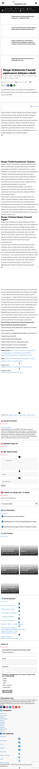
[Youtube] (13, 707)
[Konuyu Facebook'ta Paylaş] (8, 85)
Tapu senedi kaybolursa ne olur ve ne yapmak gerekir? (9, 587)
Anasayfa (5, 76)
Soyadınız (5, 666)
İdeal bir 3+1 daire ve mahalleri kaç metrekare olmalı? (9, 568)
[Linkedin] (10, 707)
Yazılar (10, 76)
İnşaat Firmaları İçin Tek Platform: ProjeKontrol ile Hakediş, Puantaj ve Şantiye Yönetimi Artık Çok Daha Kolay (24, 42)
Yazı (4, 683)
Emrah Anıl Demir (8, 82)
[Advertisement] (19, 392)
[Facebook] (1, 707)
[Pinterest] (16, 707)
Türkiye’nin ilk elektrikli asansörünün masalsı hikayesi (16, 367)
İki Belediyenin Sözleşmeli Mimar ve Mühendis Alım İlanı (23, 59)
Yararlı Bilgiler (17, 76)
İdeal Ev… (24, 551)
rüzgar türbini (31, 415)
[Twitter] (4, 707)
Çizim (5, 678)
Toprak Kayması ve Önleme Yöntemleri (8, 550)
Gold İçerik (6, 687)
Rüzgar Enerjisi (13, 415)
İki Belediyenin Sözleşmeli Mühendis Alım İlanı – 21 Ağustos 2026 (23, 17)
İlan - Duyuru (7, 685)
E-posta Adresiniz (8, 652)
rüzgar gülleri (22, 415)
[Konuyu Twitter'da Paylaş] (11, 85)
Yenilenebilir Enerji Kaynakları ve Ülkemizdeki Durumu (16, 355)
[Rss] (19, 707)
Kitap (5, 680)
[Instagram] (7, 707)
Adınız (4, 658)
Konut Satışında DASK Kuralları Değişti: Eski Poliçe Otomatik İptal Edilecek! (24, 28)
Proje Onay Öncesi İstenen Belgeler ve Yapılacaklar (27, 568)
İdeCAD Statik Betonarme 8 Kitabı (11, 372)
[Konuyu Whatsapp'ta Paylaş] (14, 85)
